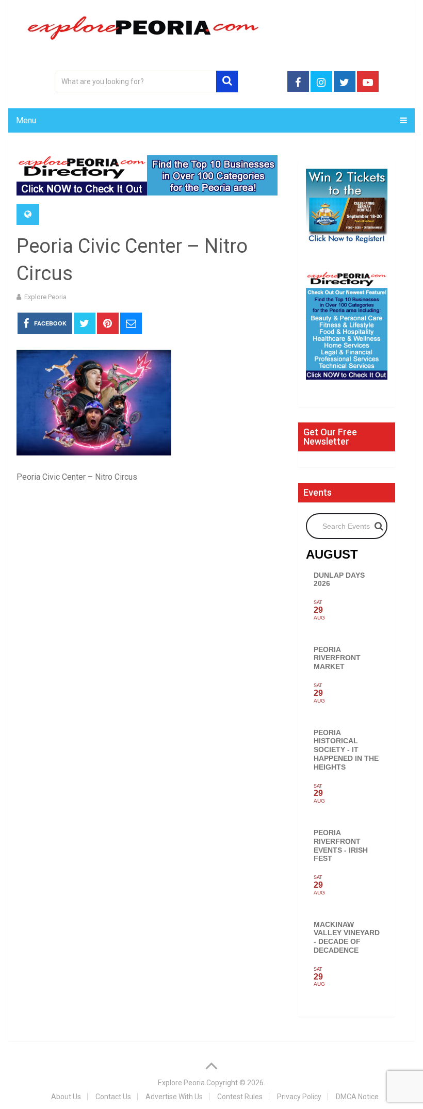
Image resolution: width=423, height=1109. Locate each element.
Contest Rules (240, 1096)
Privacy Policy (299, 1096)
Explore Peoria (45, 297)
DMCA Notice (357, 1096)
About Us (66, 1096)
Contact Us (113, 1096)
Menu (26, 120)
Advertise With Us (174, 1096)
